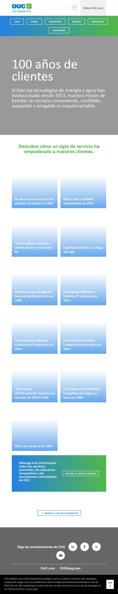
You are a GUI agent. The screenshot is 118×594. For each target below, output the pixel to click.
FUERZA (34, 21)
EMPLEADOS (98, 21)
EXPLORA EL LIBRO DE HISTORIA (80, 473)
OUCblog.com (70, 568)
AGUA (17, 21)
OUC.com (48, 568)
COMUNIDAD (55, 21)
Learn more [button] (32, 589)
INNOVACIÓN (59, 30)
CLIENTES (76, 21)
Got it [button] (110, 584)
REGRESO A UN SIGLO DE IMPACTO (61, 513)
